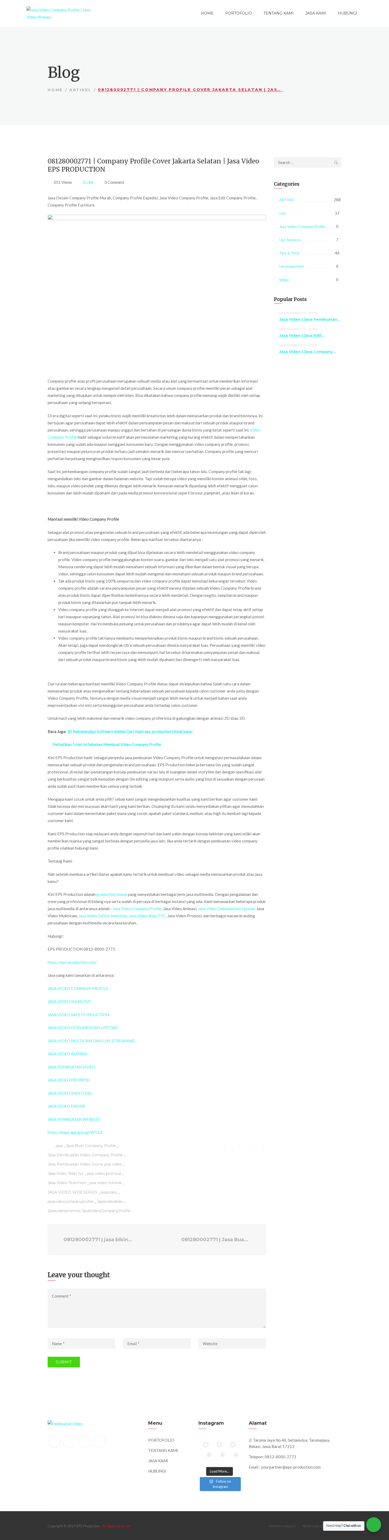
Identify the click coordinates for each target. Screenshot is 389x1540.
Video (284, 279)
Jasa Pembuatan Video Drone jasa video (85, 1164)
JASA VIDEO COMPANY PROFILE (78, 988)
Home (55, 90)
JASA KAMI (315, 13)
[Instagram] (99, 1441)
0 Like (88, 182)
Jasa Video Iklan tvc (66, 1173)
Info (282, 213)
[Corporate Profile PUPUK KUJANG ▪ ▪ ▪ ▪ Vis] (233, 1444)
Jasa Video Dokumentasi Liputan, (227, 908)
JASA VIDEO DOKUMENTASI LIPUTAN (82, 1027)
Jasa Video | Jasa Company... (307, 351)
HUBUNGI (347, 13)
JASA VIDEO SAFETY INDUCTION (78, 1014)
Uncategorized (291, 266)
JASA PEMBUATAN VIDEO (71, 1067)
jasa (59, 1145)
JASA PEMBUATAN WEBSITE (74, 1119)
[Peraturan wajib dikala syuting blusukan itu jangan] (206, 1444)
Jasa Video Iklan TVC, (147, 915)
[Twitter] (69, 1441)
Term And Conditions (321, 1526)
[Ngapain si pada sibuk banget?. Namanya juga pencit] (206, 1458)
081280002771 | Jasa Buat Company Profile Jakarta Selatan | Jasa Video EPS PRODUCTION (217, 1240)
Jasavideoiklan (110, 1201)
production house (111, 894)
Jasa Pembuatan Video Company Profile (85, 1155)
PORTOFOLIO (238, 13)
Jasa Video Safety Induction (103, 915)
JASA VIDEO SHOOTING (70, 1093)
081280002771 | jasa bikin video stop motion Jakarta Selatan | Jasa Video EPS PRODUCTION (98, 1240)
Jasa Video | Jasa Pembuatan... (309, 319)
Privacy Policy (282, 1526)
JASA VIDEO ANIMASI (68, 1053)
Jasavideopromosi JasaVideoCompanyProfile (89, 1210)
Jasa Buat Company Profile (91, 1145)
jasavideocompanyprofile (71, 1201)
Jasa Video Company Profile (136, 908)
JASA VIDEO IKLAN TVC (69, 1001)
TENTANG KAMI (279, 13)
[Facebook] (54, 1441)
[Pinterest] (84, 1441)
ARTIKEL (80, 90)
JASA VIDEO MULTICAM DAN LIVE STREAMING (91, 1040)
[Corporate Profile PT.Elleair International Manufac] (219, 1444)
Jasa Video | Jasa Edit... (302, 335)
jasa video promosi (104, 1173)
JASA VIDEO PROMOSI (69, 1080)
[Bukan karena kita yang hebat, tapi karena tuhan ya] (219, 1458)
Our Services (290, 239)
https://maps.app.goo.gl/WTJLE (75, 1132)
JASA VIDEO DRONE (66, 1106)
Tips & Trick (289, 253)
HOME (207, 13)
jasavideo (109, 1192)
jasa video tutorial (105, 1182)
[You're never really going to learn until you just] (233, 1458)
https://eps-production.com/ (72, 962)
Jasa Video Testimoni (67, 1182)
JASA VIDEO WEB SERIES (72, 1192)
